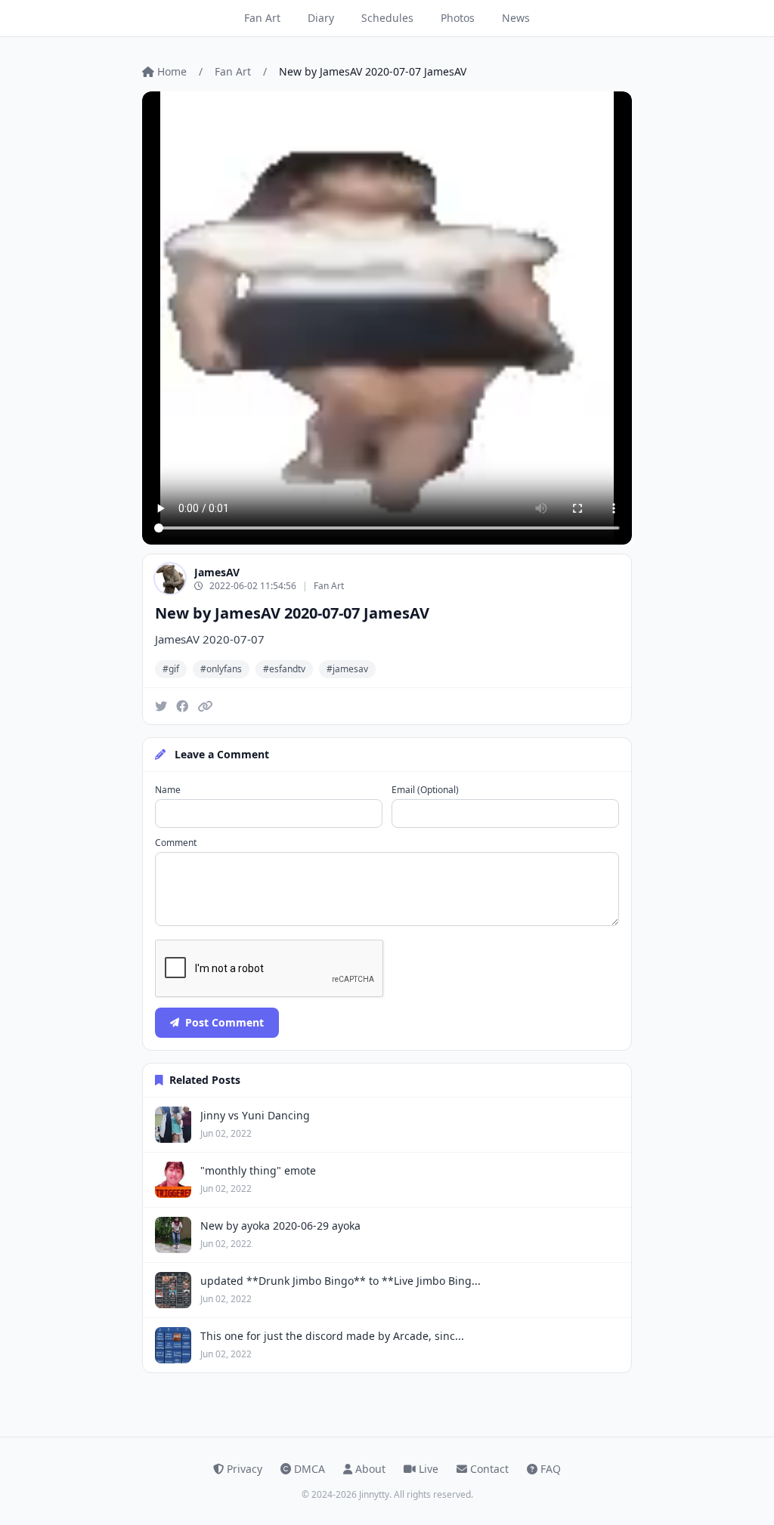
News (516, 18)
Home (172, 71)
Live (428, 1469)
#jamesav (347, 668)
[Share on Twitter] (161, 706)
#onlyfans (221, 668)
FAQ (550, 1469)
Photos (458, 18)
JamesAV (217, 572)
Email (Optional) (425, 790)
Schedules (387, 18)
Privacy (244, 1469)
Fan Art (262, 18)
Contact (489, 1469)
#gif (171, 668)
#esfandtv (284, 668)
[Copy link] (204, 706)
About (370, 1469)
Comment (176, 843)
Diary (321, 18)
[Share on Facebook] (182, 706)
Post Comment (224, 1022)
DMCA (309, 1469)
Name (168, 790)
